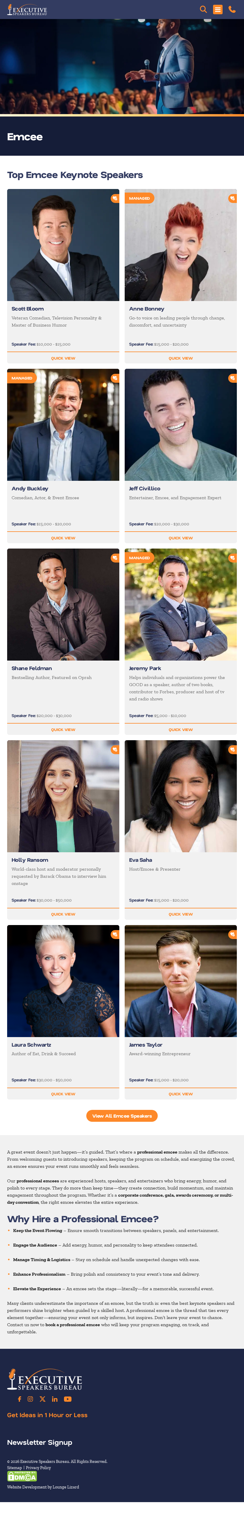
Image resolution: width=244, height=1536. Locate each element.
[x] (43, 1399)
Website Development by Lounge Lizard (43, 1487)
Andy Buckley (30, 488)
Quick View (63, 357)
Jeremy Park (145, 668)
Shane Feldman (32, 668)
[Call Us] (232, 9)
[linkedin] (54, 1399)
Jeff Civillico (144, 488)
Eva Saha (140, 859)
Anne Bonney (146, 308)
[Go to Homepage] (27, 9)
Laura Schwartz (31, 1044)
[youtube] (67, 1399)
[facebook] (19, 1399)
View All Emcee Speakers (122, 1116)
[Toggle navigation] (218, 9)
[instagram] (30, 1399)
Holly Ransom (30, 859)
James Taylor (145, 1044)
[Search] (203, 9)
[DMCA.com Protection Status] (22, 1475)
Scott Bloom (27, 308)
